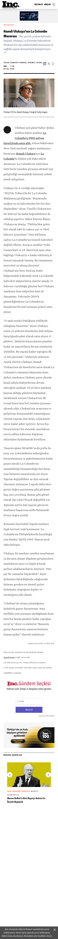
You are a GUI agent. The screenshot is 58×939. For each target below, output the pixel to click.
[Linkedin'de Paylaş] (44, 63)
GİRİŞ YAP (47, 4)
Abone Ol (29, 709)
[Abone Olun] (29, 735)
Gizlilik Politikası (46, 716)
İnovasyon (9, 25)
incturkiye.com (9, 657)
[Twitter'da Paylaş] (48, 63)
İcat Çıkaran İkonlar (18, 791)
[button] (9, 774)
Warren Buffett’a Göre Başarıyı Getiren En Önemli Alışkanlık (26, 800)
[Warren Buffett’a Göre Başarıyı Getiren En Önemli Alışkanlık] (29, 774)
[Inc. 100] (29, 16)
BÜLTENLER (39, 4)
